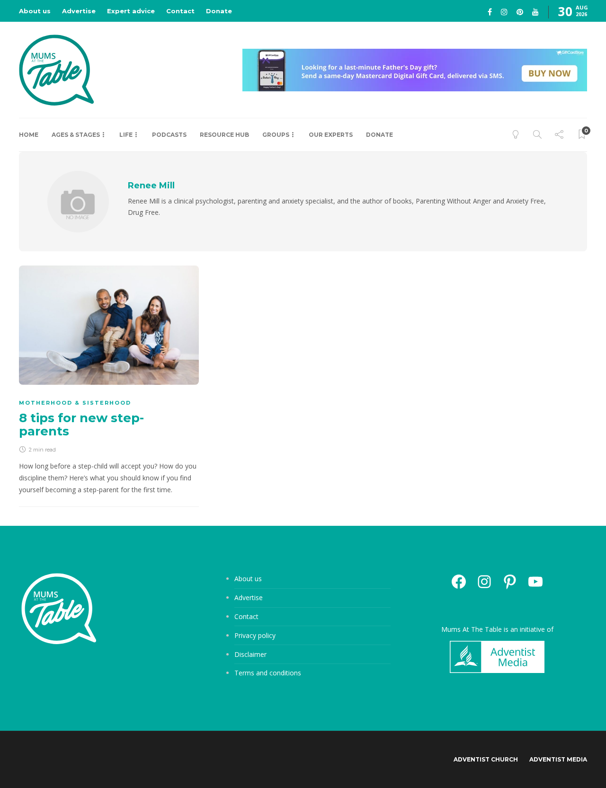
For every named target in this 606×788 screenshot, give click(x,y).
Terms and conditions (267, 672)
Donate (219, 11)
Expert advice (131, 11)
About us (35, 11)
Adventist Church (486, 759)
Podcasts (169, 134)
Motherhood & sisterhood (75, 402)
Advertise (79, 11)
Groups (275, 134)
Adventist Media (558, 759)
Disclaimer (250, 654)
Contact (180, 11)
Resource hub (224, 134)
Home (28, 134)
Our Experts (331, 134)
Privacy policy (255, 635)
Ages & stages (76, 134)
